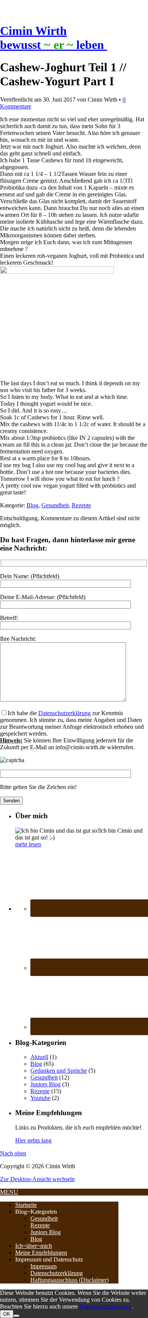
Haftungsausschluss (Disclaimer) (69, 1280)
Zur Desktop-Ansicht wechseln (37, 1179)
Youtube (40, 1098)
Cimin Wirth (33, 31)
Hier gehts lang (33, 1140)
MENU (9, 1192)
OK (6, 1314)
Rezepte (81, 505)
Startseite (26, 1205)
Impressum (43, 1266)
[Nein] (16, 1316)
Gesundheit (55, 505)
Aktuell (39, 1057)
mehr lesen (28, 844)
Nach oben (13, 1153)
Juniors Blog (45, 1084)
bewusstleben (53, 45)
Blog (32, 505)
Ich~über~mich (33, 1246)
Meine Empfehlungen (41, 1252)
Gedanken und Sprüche (58, 1070)
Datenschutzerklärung (64, 713)
